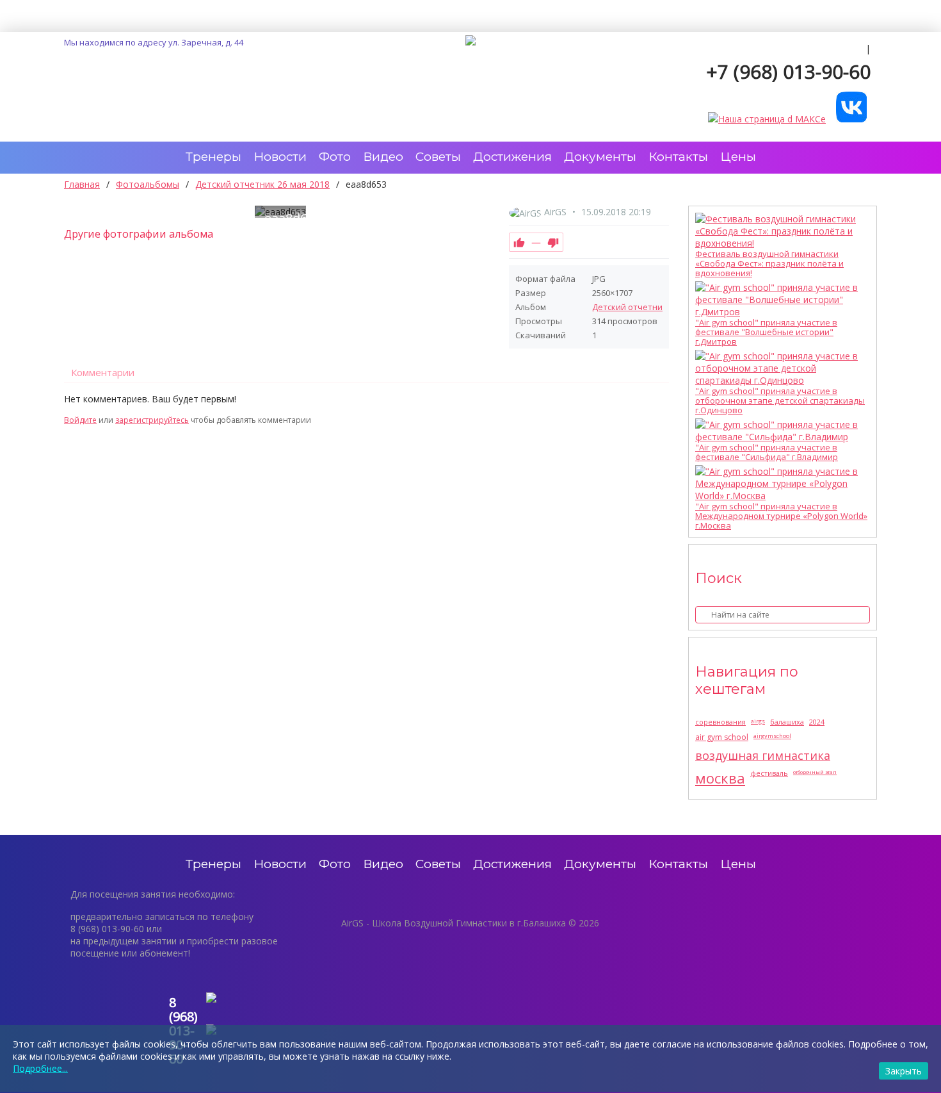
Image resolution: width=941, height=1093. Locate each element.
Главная (82, 184)
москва (720, 777)
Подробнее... (40, 1068)
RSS (664, 406)
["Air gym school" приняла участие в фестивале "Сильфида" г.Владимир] (779, 430)
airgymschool (772, 736)
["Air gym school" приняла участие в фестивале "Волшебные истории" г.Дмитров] (779, 299)
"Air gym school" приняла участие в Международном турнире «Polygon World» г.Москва (781, 516)
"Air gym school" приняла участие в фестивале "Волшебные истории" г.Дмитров (766, 332)
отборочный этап (815, 771)
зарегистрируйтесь (152, 420)
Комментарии (102, 372)
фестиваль (769, 773)
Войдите (80, 420)
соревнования (720, 722)
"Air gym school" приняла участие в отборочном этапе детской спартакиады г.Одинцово (780, 400)
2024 (816, 722)
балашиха (787, 722)
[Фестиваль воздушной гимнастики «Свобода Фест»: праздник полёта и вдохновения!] (779, 231)
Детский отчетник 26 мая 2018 (653, 307)
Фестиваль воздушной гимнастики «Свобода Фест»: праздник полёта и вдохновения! (769, 263)
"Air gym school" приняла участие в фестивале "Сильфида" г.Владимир (766, 452)
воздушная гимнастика (762, 755)
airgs (758, 721)
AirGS (555, 212)
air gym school (721, 737)
